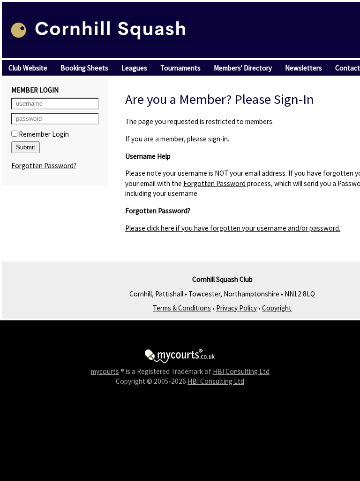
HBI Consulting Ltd (241, 371)
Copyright (277, 307)
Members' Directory (243, 67)
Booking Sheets (84, 67)
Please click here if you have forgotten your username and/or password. (232, 228)
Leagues (134, 67)
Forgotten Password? (43, 165)
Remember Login (43, 134)
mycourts (105, 371)
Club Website (27, 67)
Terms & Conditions (182, 307)
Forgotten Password (214, 183)
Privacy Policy (236, 307)
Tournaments (180, 67)
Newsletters (303, 67)
